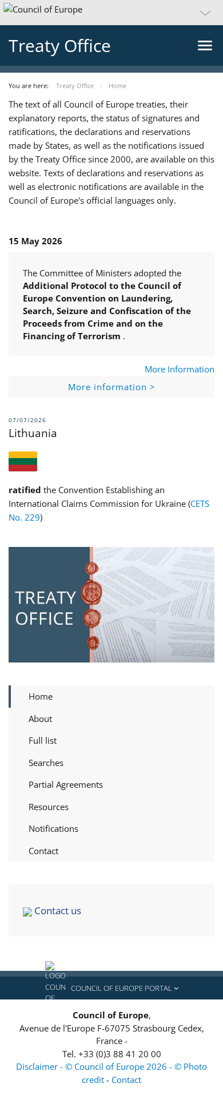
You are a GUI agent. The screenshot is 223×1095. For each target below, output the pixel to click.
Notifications (53, 828)
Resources (49, 806)
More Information (179, 369)
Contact (43, 850)
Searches (46, 762)
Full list (43, 740)
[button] (111, 12)
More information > (112, 386)
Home (41, 696)
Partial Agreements (66, 784)
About (40, 718)
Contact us (56, 910)
